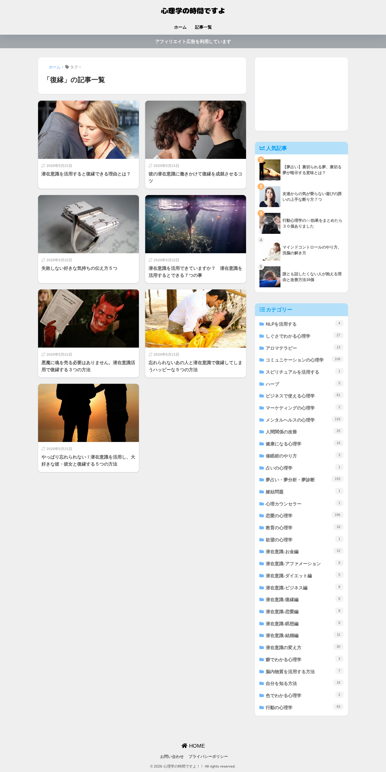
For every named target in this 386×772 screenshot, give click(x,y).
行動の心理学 (303, 707)
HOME (196, 746)
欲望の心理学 (303, 539)
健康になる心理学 (303, 443)
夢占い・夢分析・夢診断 (303, 479)
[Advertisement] (301, 94)
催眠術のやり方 (303, 455)
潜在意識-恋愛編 (303, 611)
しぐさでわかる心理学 (303, 336)
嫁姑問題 (303, 491)
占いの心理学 (303, 468)
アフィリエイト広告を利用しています (193, 41)
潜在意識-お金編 (303, 551)
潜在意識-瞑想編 (303, 623)
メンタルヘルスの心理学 (303, 420)
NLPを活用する (303, 324)
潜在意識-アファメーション (303, 563)
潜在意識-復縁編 (303, 599)
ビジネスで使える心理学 (303, 395)
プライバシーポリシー (208, 756)
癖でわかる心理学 (303, 659)
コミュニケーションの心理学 (303, 360)
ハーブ (303, 384)
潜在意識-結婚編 (303, 635)
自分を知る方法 (303, 683)
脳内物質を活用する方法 (303, 671)
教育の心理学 (303, 527)
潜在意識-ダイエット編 (303, 575)
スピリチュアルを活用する (303, 372)
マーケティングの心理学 (303, 408)
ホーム (180, 27)
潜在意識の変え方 (303, 647)
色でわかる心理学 (303, 695)
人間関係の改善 (303, 431)
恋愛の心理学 (303, 515)
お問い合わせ (172, 756)
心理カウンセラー (303, 503)
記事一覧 (203, 27)
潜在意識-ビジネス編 (303, 587)
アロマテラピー (303, 348)
